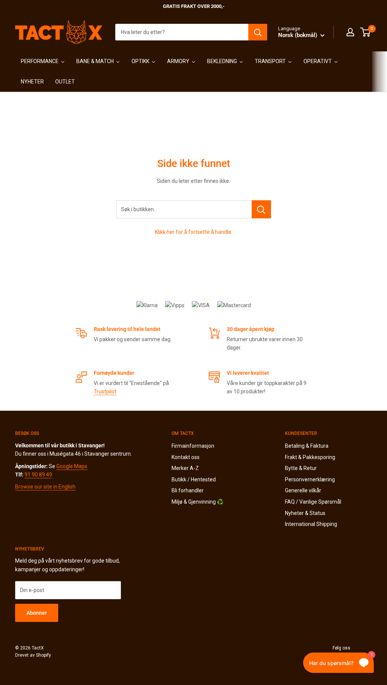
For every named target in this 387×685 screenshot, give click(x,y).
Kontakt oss (186, 457)
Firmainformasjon (193, 446)
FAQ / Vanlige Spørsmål (313, 502)
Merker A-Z (185, 468)
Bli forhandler (188, 490)
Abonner (36, 613)
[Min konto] (350, 32)
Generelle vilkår (303, 490)
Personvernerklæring (310, 479)
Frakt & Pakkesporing (310, 457)
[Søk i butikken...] (261, 209)
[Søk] (257, 32)
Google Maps (71, 466)
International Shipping (311, 524)
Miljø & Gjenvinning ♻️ (197, 502)
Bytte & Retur (301, 468)
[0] (365, 32)
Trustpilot (105, 391)
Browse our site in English (45, 487)
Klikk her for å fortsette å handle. (193, 232)
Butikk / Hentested (194, 479)
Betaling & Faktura (306, 446)
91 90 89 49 (38, 475)
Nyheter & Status (305, 513)
